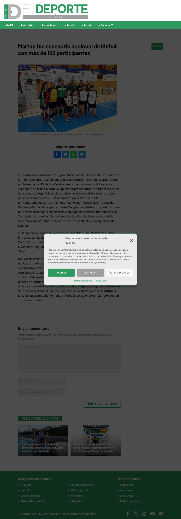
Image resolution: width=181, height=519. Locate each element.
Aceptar (61, 272)
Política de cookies (83, 280)
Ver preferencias (119, 272)
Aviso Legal (101, 280)
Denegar (90, 272)
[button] (131, 240)
